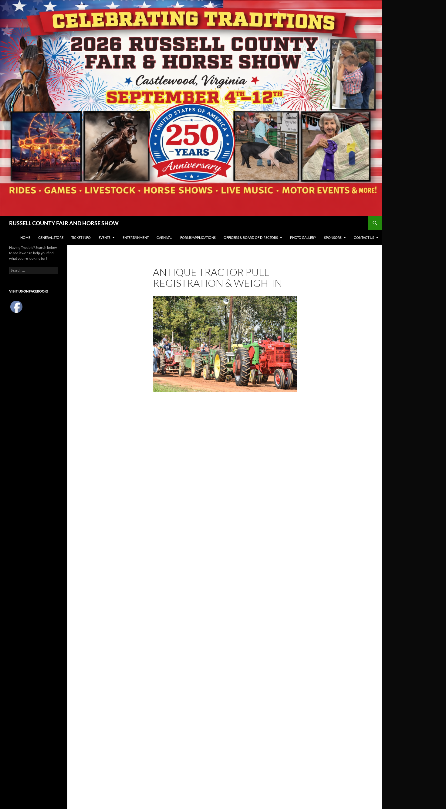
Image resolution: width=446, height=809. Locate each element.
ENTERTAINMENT (136, 237)
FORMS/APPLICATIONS (198, 237)
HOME (25, 237)
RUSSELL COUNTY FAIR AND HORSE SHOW (64, 223)
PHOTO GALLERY (303, 237)
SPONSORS (333, 237)
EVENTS (104, 237)
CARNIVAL (164, 237)
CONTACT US (364, 237)
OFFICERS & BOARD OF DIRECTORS (251, 237)
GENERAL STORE (50, 237)
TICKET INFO (81, 237)
